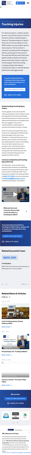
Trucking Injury (6, 263)
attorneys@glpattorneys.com (13, 178)
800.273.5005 (9, 176)
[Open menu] (28, 3)
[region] (15, 443)
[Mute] (26, 189)
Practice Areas (10, 21)
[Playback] (15, 194)
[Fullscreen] (26, 198)
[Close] (29, 432)
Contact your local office (15, 89)
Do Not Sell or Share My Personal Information (15, 452)
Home (3, 21)
